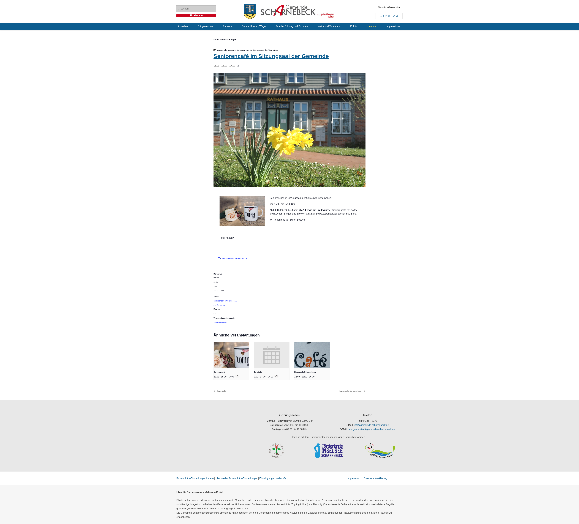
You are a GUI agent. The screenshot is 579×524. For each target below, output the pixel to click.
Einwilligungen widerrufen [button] (273, 478)
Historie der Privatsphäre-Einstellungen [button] (236, 478)
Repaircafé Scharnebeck (305, 372)
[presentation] (231, 355)
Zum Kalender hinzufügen (233, 258)
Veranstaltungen (220, 322)
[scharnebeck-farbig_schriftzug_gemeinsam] (297, 11)
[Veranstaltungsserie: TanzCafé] (276, 376)
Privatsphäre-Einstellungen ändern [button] (195, 478)
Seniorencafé (219, 372)
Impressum (353, 478)
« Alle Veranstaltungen (225, 39)
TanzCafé (258, 372)
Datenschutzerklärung (375, 478)
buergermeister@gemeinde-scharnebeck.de (371, 429)
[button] (190, 26)
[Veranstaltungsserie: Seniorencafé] (237, 376)
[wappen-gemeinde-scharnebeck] (250, 11)
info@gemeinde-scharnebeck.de (371, 425)
